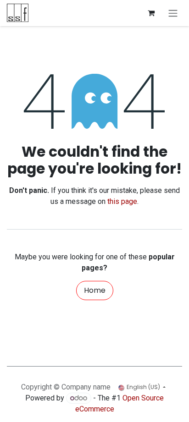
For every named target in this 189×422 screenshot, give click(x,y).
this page (122, 201)
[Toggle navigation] (173, 13)
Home (95, 290)
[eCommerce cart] (151, 13)
